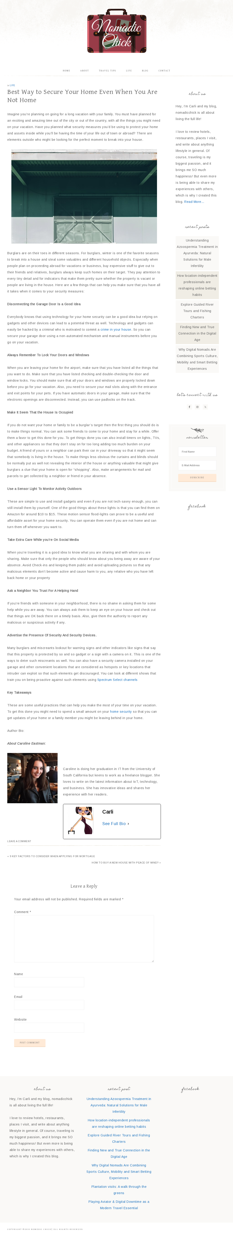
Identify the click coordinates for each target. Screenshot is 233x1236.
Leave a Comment (19, 841)
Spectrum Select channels (117, 680)
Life (12, 85)
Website (20, 1019)
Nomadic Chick (116, 30)
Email (18, 997)
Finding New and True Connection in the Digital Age (197, 333)
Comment (22, 912)
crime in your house (116, 329)
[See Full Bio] (128, 824)
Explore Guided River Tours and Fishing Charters (197, 311)
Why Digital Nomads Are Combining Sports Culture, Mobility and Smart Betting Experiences (118, 1171)
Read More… (194, 202)
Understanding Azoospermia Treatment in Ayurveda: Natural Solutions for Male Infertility (197, 253)
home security (121, 711)
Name (18, 974)
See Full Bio (114, 823)
